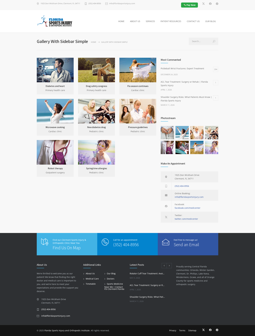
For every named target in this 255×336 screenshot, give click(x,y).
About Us (90, 273)
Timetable (91, 283)
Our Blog (111, 273)
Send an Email (186, 244)
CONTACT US (193, 21)
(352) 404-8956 (94, 4)
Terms (182, 330)
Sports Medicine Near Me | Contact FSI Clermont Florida (114, 286)
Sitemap (192, 330)
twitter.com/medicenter (186, 218)
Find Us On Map (67, 247)
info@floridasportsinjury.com (122, 4)
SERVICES (150, 21)
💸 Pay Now (189, 5)
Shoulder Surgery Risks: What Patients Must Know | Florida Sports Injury (147, 296)
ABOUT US (135, 21)
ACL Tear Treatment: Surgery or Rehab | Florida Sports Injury (147, 285)
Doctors (110, 278)
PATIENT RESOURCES (171, 21)
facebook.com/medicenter (187, 207)
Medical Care (92, 278)
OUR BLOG (210, 21)
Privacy (172, 330)
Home (93, 42)
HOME (121, 21)
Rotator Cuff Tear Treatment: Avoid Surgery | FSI (147, 273)
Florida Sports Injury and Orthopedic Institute (67, 330)
